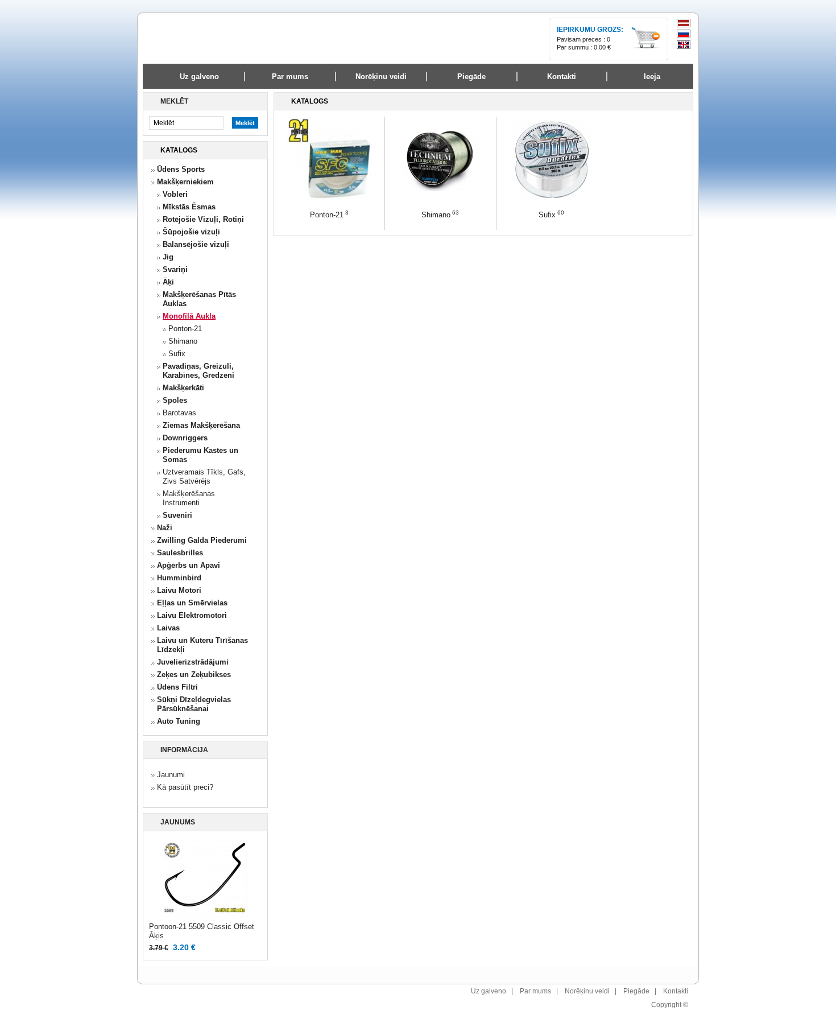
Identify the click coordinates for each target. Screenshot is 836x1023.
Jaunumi (171, 774)
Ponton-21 (185, 328)
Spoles (175, 400)
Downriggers (185, 438)
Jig (168, 257)
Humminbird (179, 578)
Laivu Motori (179, 590)
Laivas (168, 628)
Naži (164, 527)
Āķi (168, 282)
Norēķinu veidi (587, 991)
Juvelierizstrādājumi (193, 662)
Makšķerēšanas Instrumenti (189, 498)
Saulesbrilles (180, 552)
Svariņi (175, 269)
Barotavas (179, 413)
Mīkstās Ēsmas (189, 207)
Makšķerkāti (183, 387)
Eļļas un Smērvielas (192, 603)
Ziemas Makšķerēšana (201, 425)
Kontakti (675, 991)
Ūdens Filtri (177, 687)
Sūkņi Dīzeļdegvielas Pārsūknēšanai (194, 704)
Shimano (182, 341)
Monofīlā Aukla (189, 316)
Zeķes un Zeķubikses (194, 674)
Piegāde (636, 991)
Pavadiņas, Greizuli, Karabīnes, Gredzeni (198, 371)
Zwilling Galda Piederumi (202, 540)
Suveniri (177, 515)
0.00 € (602, 47)
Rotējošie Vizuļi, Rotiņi (203, 219)
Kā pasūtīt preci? (185, 787)
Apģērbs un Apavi (188, 565)
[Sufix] (551, 200)
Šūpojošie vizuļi (191, 232)
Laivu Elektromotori (192, 615)
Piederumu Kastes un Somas (200, 455)
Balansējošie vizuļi (196, 244)
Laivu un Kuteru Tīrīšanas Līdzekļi (202, 645)
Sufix (176, 353)
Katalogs (178, 150)
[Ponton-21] (329, 200)
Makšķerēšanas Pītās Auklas (199, 299)
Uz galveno (199, 76)
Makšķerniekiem (185, 182)
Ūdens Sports (181, 169)
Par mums (535, 991)
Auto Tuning (178, 721)
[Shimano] (440, 200)
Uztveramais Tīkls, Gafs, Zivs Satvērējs (204, 476)
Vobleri (175, 194)
